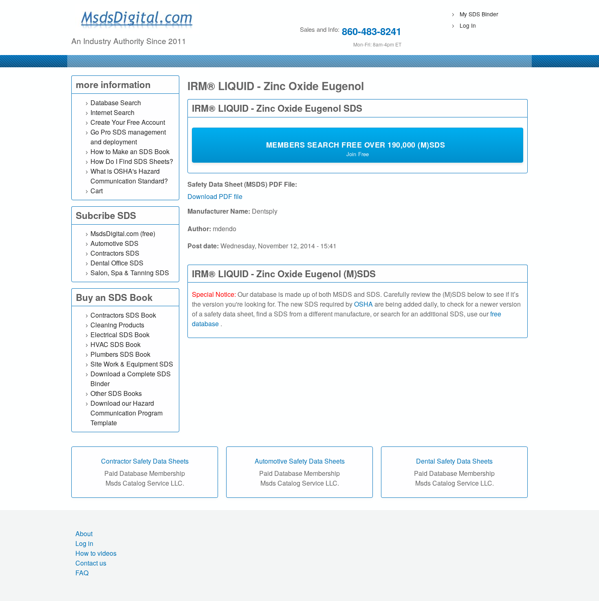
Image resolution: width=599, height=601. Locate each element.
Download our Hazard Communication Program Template (126, 412)
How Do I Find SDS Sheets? (131, 161)
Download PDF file (214, 196)
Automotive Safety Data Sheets (300, 461)
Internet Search (112, 112)
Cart (96, 190)
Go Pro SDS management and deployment (128, 136)
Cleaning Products (117, 324)
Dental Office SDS (116, 262)
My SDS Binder (479, 14)
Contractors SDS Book (123, 315)
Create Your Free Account (127, 122)
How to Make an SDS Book (130, 151)
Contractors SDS (114, 253)
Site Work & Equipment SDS (131, 364)
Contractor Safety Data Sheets (145, 461)
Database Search (115, 102)
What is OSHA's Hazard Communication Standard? (129, 176)
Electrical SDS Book (120, 334)
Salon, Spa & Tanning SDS (129, 272)
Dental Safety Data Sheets (454, 461)
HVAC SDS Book (115, 344)
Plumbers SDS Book (120, 354)
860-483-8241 (371, 31)
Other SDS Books (116, 393)
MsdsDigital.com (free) (122, 233)
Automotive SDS (114, 243)
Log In (468, 25)
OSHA (363, 304)
